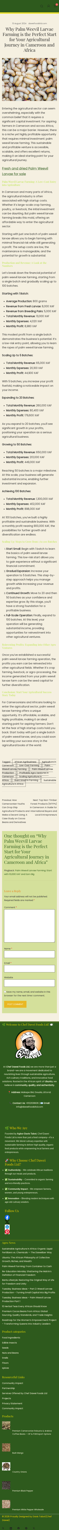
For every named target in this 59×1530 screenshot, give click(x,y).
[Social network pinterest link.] (26, 1528)
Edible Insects (9, 1342)
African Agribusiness (25, 761)
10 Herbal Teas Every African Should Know (24, 1306)
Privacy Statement (12, 1403)
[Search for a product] (41, 6)
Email (8, 963)
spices (5, 1368)
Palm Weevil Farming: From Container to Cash (27, 1266)
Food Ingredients (11, 1337)
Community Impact (12, 1383)
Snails (5, 1357)
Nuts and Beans (10, 1352)
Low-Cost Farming (29, 765)
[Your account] (48, 6)
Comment (10, 907)
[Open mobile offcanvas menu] (4, 6)
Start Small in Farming (26, 780)
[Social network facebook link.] (18, 1528)
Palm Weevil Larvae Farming (26, 767)
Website (8, 977)
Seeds (5, 1347)
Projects (6, 1398)
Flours (5, 1362)
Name (8, 948)
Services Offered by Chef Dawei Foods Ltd (24, 1393)
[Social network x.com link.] (3, 1528)
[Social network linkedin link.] (11, 1528)
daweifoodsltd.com (37, 23)
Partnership (8, 1388)
